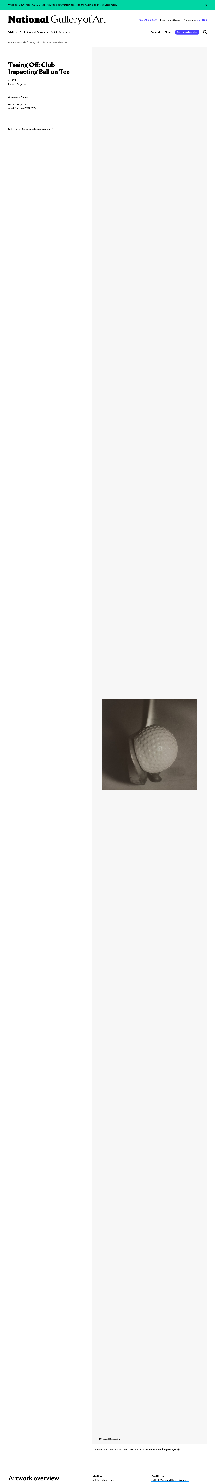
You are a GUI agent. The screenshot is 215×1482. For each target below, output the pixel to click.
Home (11, 42)
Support (155, 32)
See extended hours (170, 19)
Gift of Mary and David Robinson (170, 1480)
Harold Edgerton (17, 104)
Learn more (110, 4)
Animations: (192, 19)
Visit (11, 32)
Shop (168, 32)
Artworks (21, 42)
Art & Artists (59, 32)
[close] (206, 5)
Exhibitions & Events (32, 32)
